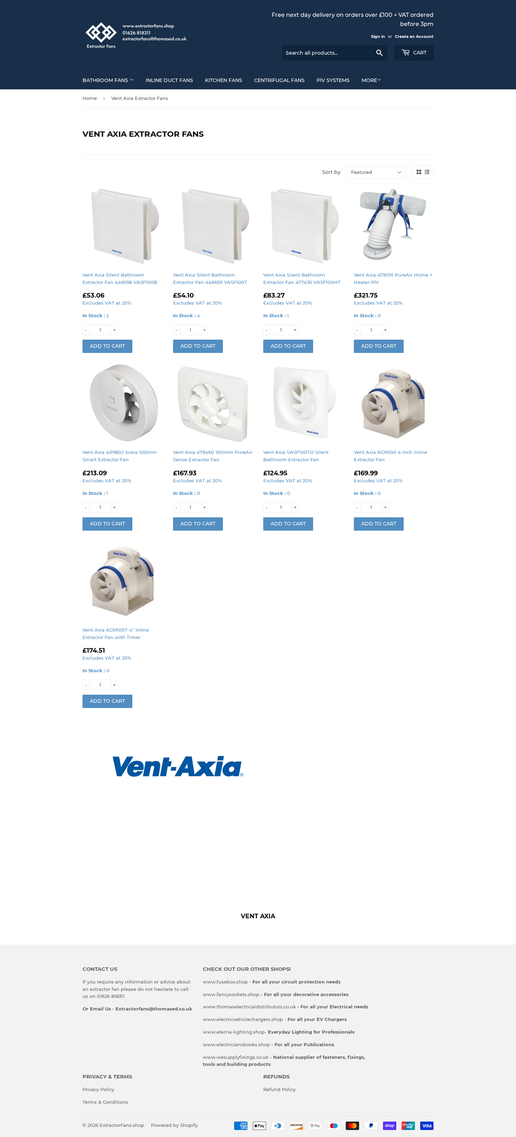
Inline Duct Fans (169, 80)
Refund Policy (279, 1089)
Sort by (331, 172)
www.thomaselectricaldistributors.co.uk (285, 1006)
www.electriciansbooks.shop (268, 1044)
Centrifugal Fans (279, 80)
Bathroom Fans (106, 80)
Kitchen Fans (223, 80)
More (369, 80)
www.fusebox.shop (225, 982)
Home (89, 98)
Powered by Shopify (174, 1125)
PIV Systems (333, 80)
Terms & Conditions (105, 1102)
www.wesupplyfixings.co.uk (236, 1057)
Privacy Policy (98, 1089)
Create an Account (414, 36)
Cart (419, 52)
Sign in (378, 36)
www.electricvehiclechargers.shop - (275, 1019)
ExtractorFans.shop (122, 1125)
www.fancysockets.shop (276, 994)
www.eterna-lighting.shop (234, 1032)
